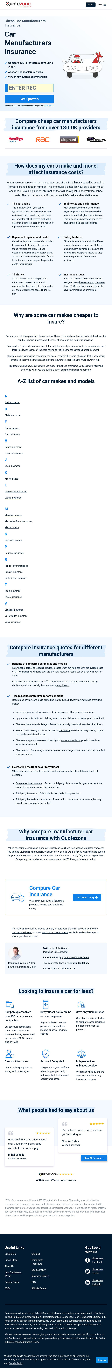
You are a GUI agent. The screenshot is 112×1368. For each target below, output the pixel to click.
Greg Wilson (29, 963)
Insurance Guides (40, 1276)
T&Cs (7, 1288)
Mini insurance (12, 527)
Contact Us (10, 1254)
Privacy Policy (12, 1282)
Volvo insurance (13, 622)
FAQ (34, 1282)
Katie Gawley (62, 948)
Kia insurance (11, 478)
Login (90, 4)
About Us (9, 1266)
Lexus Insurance (13, 497)
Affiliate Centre (39, 1288)
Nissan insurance (13, 540)
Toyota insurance (13, 597)
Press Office (11, 1260)
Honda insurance (13, 447)
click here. (48, 106)
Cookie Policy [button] (16, 1363)
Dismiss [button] (102, 1360)
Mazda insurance (13, 515)
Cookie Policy (39, 1270)
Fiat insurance (12, 428)
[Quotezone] (18, 5)
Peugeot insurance (14, 553)
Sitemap (36, 1254)
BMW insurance (13, 415)
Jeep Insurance (12, 466)
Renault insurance (14, 572)
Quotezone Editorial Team (75, 957)
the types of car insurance (55, 932)
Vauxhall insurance (14, 609)
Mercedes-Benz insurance (18, 521)
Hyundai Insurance (14, 453)
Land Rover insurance (16, 491)
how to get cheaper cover (24, 936)
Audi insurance (12, 402)
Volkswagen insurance (16, 616)
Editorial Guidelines (79, 963)
